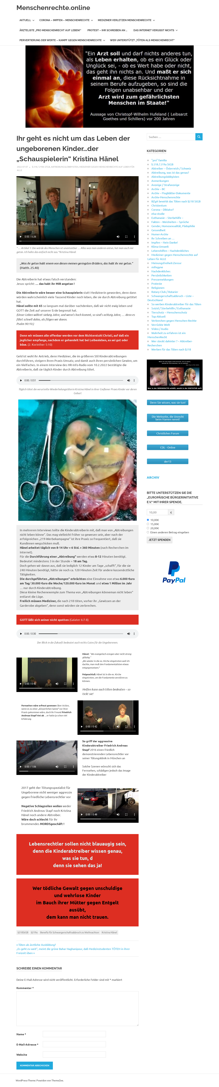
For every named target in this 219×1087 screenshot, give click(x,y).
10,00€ (154, 519)
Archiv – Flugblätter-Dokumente (170, 193)
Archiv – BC (158, 189)
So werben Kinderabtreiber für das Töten (176, 304)
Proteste (156, 283)
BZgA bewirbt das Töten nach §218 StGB (176, 201)
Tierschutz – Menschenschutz (169, 312)
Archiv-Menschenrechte (165, 197)
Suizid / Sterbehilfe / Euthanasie (171, 308)
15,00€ (154, 524)
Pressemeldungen (162, 279)
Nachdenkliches (160, 271)
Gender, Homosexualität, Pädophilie (173, 226)
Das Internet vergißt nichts (153, 30)
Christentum (159, 205)
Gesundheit (158, 230)
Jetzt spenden (159, 540)
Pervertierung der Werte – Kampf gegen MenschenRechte (61, 40)
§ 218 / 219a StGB (41, 166)
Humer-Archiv (159, 234)
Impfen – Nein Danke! (164, 242)
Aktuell (25, 20)
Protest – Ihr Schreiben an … (107, 30)
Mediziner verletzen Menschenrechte (124, 20)
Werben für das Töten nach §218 (171, 349)
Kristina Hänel (109, 932)
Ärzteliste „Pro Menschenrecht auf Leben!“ (50, 30)
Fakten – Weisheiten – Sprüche (170, 221)
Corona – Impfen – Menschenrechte (64, 20)
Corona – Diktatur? (162, 209)
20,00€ (154, 528)
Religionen (157, 287)
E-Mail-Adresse (27, 1044)
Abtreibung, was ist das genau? (170, 172)
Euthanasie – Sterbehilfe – (167, 217)
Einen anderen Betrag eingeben (169, 532)
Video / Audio (159, 328)
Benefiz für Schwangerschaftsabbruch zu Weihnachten (69, 932)
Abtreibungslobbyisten (64, 166)
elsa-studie (158, 213)
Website (21, 1054)
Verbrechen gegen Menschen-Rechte (174, 320)
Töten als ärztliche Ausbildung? (37, 944)
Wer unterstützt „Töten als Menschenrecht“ (142, 40)
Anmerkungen (160, 180)
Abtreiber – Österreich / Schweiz (171, 168)
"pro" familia (159, 160)
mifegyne (157, 267)
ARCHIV (153, 477)
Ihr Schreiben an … (163, 238)
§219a (34, 932)
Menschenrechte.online (53, 7)
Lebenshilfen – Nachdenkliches (170, 250)
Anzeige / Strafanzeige (165, 184)
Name (21, 1034)
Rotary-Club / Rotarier (164, 291)
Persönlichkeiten (161, 275)
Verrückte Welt (160, 324)
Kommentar (25, 988)
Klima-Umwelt (160, 246)
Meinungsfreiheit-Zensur (166, 263)
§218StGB (23, 932)
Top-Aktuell (158, 316)
